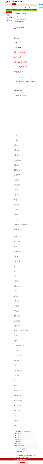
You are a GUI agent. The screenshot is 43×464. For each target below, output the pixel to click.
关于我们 (21, 457)
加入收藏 (21, 21)
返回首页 (16, 457)
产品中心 (18, 457)
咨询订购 (17, 21)
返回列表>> (35, 455)
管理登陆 (27, 457)
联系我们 (23, 457)
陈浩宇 (7, 14)
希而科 (7, 13)
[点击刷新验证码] (23, 449)
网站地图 (25, 457)
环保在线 (21, 461)
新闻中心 (19, 457)
